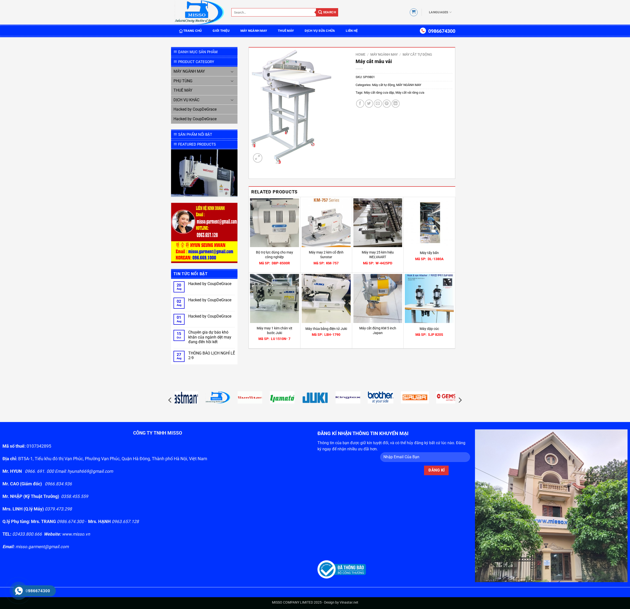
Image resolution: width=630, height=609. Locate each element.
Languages (438, 12)
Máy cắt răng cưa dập (379, 92)
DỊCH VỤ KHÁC (186, 100)
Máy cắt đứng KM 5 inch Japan (377, 330)
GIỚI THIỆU (221, 31)
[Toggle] (232, 71)
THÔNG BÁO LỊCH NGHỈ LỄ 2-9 (211, 355)
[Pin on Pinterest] (387, 104)
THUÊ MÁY (286, 31)
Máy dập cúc (429, 329)
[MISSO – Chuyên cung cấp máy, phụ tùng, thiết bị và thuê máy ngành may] (199, 12)
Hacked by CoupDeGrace (195, 109)
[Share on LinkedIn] (396, 104)
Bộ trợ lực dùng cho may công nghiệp (274, 254)
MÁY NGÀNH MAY (253, 31)
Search (329, 12)
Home (360, 54)
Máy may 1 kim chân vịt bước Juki (274, 330)
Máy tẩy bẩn (429, 253)
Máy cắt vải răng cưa (409, 92)
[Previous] (170, 400)
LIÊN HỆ (352, 31)
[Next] (459, 400)
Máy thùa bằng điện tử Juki (326, 329)
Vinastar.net (349, 602)
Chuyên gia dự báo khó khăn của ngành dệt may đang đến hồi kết (209, 337)
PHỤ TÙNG (182, 81)
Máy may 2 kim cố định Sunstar (326, 254)
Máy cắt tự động (417, 54)
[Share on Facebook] (360, 104)
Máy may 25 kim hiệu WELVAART (378, 254)
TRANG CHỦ (192, 31)
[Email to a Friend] (378, 104)
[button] (414, 12)
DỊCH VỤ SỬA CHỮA (320, 31)
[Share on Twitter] (369, 104)
